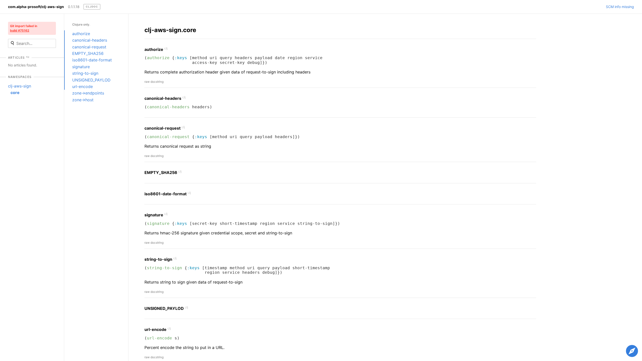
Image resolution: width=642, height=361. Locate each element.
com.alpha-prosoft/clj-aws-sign (36, 7)
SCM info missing (620, 7)
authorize (81, 33)
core (15, 92)
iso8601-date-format (92, 59)
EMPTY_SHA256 (88, 53)
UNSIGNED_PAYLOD (91, 79)
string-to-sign (85, 73)
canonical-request (89, 46)
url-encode (82, 86)
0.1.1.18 (73, 7)
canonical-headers (89, 40)
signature (81, 66)
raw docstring (154, 81)
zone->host (83, 99)
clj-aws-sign (19, 85)
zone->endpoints (88, 93)
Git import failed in (23, 28)
